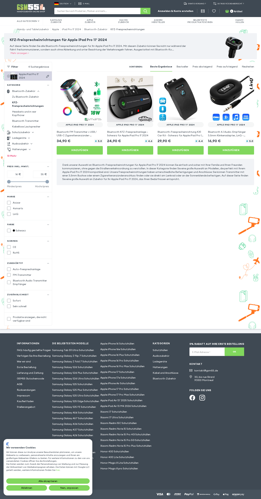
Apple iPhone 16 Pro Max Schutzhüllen (122, 366)
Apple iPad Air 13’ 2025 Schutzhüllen (121, 400)
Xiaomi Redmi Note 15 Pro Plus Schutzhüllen (125, 445)
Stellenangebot (26, 406)
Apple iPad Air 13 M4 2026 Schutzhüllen (123, 406)
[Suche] (145, 11)
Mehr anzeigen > (20, 53)
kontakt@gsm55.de (206, 370)
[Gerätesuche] (47, 76)
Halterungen (160, 367)
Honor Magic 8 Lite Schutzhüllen (119, 462)
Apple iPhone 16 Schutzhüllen (117, 343)
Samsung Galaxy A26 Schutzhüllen (72, 435)
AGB (19, 384)
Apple (55, 29)
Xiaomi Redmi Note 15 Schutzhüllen (121, 428)
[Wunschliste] (214, 11)
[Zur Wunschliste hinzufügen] (98, 81)
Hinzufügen (79, 150)
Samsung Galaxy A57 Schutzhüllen (72, 418)
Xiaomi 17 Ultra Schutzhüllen (117, 417)
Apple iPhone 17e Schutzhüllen (118, 377)
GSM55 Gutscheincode (30, 378)
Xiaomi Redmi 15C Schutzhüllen (118, 423)
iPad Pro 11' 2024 (71, 29)
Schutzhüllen (160, 350)
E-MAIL (86, 3)
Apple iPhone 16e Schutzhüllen (118, 349)
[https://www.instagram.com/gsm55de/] (202, 398)
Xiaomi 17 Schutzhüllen (113, 411)
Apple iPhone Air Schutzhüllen (117, 383)
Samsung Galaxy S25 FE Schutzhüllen (74, 406)
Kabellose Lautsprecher (26, 126)
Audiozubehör (161, 355)
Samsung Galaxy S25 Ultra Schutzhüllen (75, 395)
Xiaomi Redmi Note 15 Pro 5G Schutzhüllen (125, 440)
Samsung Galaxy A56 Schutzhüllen (72, 412)
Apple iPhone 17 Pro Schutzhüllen (119, 389)
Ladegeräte (160, 361)
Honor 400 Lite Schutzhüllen (117, 457)
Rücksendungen (26, 389)
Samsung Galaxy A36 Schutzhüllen (72, 424)
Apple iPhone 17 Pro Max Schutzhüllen (122, 394)
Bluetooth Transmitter (25, 120)
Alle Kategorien (27, 21)
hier (57, 470)
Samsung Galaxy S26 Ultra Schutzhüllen (75, 378)
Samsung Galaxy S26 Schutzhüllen (72, 367)
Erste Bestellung (26, 367)
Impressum (23, 395)
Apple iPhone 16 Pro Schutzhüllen (119, 360)
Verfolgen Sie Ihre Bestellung (34, 355)
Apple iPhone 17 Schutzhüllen (117, 372)
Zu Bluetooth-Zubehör (25, 96)
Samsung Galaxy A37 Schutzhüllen (72, 429)
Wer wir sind (24, 361)
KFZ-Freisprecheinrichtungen (127, 29)
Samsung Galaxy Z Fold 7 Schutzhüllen (74, 361)
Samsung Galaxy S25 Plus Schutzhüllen (75, 389)
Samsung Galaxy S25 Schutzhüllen (72, 384)
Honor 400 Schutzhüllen (114, 451)
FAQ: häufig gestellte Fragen (34, 350)
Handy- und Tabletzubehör (33, 29)
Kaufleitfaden (25, 401)
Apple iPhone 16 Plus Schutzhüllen (120, 355)
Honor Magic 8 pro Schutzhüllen (119, 468)
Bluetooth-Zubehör (95, 29)
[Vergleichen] (91, 81)
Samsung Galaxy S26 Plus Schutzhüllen (75, 372)
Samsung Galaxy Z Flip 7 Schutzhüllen (74, 355)
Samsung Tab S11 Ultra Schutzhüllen (73, 350)
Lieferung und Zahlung (30, 372)
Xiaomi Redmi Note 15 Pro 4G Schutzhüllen (125, 434)
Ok (234, 351)
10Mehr (12, 155)
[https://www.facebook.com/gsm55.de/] (192, 398)
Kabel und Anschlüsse (165, 372)
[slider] (9, 181)
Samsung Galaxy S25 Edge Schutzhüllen (75, 401)
